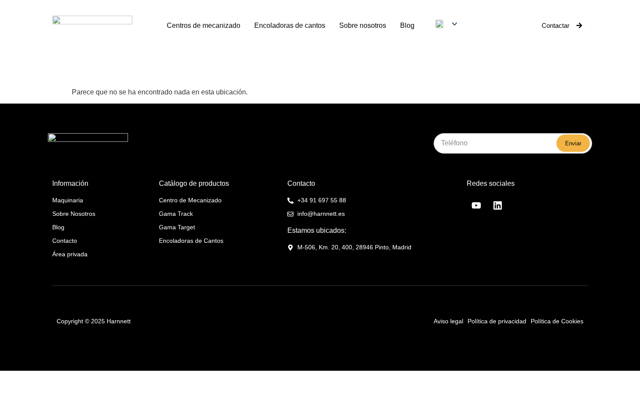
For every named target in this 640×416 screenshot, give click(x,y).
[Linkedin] (497, 205)
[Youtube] (476, 205)
